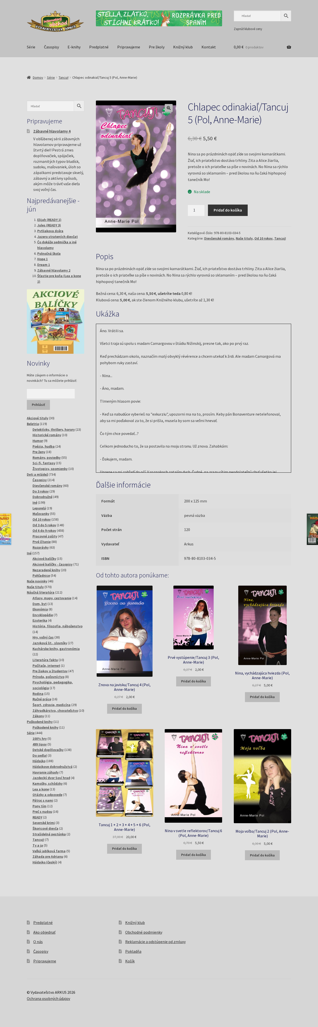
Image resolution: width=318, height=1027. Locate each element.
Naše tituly (244, 238)
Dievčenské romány (219, 238)
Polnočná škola (49, 253)
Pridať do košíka (228, 210)
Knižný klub (183, 46)
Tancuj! (64, 77)
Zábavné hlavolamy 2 (53, 270)
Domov (38, 77)
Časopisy (51, 46)
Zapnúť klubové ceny (248, 29)
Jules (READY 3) (49, 225)
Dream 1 (43, 264)
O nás (38, 941)
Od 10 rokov (263, 238)
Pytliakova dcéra (50, 231)
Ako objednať (44, 932)
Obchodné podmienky (143, 932)
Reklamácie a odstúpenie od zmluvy (155, 941)
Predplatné (99, 46)
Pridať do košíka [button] (124, 708)
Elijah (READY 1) (49, 219)
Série (31, 46)
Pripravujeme (128, 46)
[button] (169, 108)
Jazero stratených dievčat (57, 236)
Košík (130, 960)
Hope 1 (42, 259)
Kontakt (208, 46)
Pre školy (156, 46)
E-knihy (74, 46)
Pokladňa (133, 951)
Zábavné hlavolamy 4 (52, 131)
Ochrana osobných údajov (48, 998)
